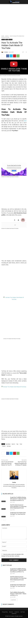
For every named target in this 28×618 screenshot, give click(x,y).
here (25, 120)
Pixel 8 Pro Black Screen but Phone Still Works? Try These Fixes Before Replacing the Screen (18, 506)
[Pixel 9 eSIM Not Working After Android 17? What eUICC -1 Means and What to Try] (5, 594)
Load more (13, 599)
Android (3, 501)
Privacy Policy (5, 612)
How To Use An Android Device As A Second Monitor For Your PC (7, 463)
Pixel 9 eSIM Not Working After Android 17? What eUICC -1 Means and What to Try (18, 594)
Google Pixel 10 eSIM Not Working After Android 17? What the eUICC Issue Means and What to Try (18, 499)
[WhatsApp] (18, 55)
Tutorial (3, 446)
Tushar (6, 52)
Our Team (23, 612)
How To (7, 36)
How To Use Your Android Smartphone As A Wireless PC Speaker (21, 463)
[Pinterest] (14, 55)
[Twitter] (11, 55)
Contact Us (16, 612)
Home (2, 36)
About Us (11, 612)
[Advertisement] (14, 20)
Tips (17, 444)
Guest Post (14, 613)
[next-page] (5, 520)
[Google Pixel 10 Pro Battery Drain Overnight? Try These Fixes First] (5, 514)
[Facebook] (7, 55)
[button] (2, 2)
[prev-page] (2, 520)
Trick (21, 444)
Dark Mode (8, 444)
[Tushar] (2, 52)
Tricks (7, 39)
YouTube (10, 39)
